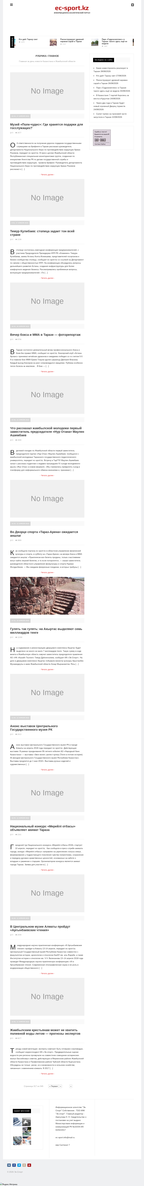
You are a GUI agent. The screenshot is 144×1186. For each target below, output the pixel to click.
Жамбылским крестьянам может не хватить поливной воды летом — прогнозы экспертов (45, 1031)
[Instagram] (24, 1165)
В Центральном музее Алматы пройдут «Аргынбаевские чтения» (40, 928)
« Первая (53, 1086)
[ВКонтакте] (9, 1165)
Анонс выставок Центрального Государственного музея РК (34, 727)
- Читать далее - (47, 174)
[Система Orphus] (102, 131)
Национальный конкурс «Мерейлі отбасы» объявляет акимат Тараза (42, 828)
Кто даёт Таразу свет (18, 39)
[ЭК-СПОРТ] (72, 7)
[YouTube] (29, 1165)
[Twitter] (19, 1165)
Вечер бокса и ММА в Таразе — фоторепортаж (45, 334)
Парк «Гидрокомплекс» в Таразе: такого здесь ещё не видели (104, 41)
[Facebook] (14, 1165)
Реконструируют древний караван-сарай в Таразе (62, 40)
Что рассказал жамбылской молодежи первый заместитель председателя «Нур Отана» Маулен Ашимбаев (47, 431)
